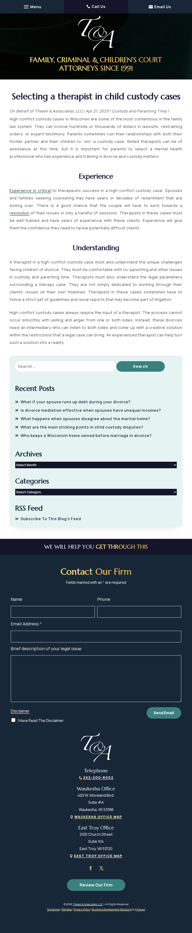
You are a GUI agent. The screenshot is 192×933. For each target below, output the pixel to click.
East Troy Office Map (98, 856)
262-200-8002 (98, 777)
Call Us (99, 6)
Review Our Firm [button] (96, 885)
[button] (31, 7)
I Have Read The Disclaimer (41, 720)
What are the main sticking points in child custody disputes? (82, 427)
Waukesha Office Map (98, 816)
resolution (20, 213)
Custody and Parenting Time (139, 111)
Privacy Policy (82, 909)
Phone (103, 599)
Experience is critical (30, 190)
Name (16, 599)
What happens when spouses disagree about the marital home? (85, 418)
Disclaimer (20, 711)
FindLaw (140, 909)
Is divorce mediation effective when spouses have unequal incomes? (91, 410)
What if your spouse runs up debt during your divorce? (76, 401)
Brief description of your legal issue (46, 648)
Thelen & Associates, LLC (59, 111)
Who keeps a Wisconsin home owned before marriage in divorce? (86, 435)
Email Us (162, 6)
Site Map (67, 909)
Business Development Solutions (111, 909)
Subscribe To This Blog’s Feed (51, 518)
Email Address (26, 624)
